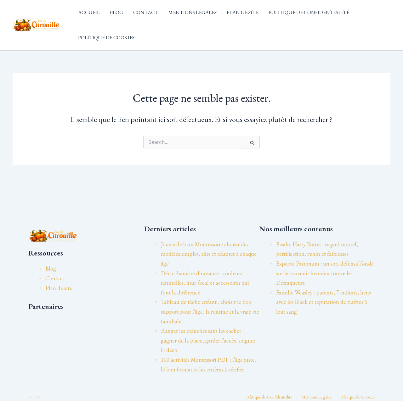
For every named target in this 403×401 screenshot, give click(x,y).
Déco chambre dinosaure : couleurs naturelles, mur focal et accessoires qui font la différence (205, 283)
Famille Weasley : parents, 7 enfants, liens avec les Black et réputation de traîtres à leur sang (323, 302)
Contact (145, 12)
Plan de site (242, 12)
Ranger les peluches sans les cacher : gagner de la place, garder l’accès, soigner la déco (208, 340)
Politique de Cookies (106, 37)
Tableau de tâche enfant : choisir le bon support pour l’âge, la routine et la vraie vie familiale (210, 311)
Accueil (89, 12)
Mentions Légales (192, 12)
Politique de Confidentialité (309, 12)
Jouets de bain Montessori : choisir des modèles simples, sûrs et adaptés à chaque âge (209, 254)
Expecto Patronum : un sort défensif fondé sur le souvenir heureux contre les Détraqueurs (325, 273)
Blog (116, 12)
